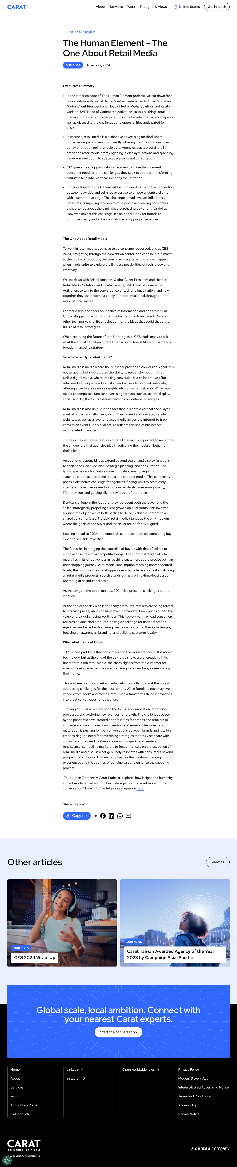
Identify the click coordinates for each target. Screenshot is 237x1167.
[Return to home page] (16, 7)
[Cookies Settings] (7, 1160)
